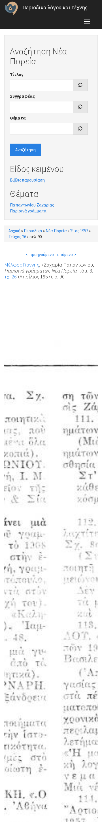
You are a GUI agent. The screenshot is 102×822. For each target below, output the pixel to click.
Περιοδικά (33, 230)
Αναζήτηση (25, 149)
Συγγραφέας (22, 96)
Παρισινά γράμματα (28, 211)
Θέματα (18, 118)
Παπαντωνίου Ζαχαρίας (32, 205)
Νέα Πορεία (56, 230)
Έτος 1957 (79, 230)
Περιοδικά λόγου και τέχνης (55, 7)
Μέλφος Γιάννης (21, 264)
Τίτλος (17, 74)
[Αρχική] (11, 8)
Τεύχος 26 (17, 236)
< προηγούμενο (40, 254)
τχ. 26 (10, 276)
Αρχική (14, 230)
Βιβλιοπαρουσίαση (27, 180)
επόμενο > (66, 254)
